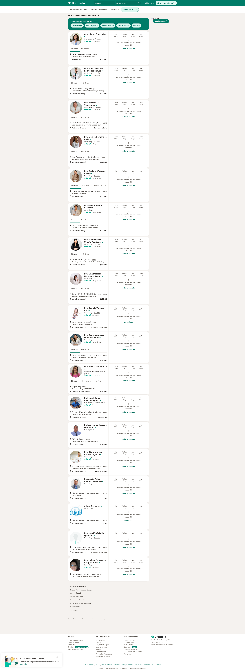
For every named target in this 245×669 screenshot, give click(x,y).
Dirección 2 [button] (86, 186)
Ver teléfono (128, 322)
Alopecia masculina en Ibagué (80, 603)
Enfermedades (85, 619)
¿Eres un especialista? (165, 3)
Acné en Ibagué (75, 593)
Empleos (78, 647)
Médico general (92, 25)
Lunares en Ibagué (76, 596)
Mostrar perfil (128, 520)
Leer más (23, 664)
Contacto (71, 645)
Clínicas (98, 642)
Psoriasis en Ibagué (77, 600)
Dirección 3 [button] (98, 186)
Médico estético (108, 25)
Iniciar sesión (149, 3)
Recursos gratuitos (130, 649)
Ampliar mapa (160, 21)
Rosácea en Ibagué (76, 607)
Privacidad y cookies (75, 640)
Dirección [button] (74, 49)
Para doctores (129, 642)
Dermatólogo (77, 25)
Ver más (98, 39)
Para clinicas (128, 645)
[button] (146, 21)
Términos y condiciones (76, 649)
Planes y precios (129, 640)
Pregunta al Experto (103, 645)
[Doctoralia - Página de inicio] (80, 3)
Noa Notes (130, 647)
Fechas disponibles (98, 9)
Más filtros (130, 9)
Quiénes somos (73, 642)
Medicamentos (101, 647)
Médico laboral (123, 25)
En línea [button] (86, 49)
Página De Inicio (73, 619)
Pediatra (136, 25)
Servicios (99, 649)
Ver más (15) (74, 610)
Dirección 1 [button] (75, 186)
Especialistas (100, 640)
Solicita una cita (128, 48)
